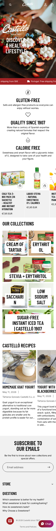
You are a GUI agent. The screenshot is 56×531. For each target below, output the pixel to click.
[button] (46, 523)
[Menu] (3, 4)
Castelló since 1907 (31, 520)
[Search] (10, 4)
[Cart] (52, 4)
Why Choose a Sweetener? (16, 510)
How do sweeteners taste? (15, 507)
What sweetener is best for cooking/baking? (24, 503)
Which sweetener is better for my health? (23, 499)
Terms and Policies (28, 527)
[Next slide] (50, 191)
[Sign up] (49, 467)
